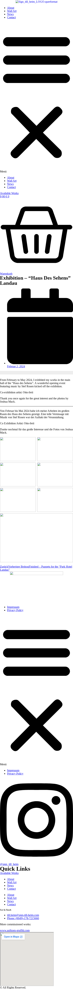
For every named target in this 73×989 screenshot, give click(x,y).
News (10, 14)
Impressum (13, 606)
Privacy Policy (15, 610)
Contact (11, 17)
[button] (36, 97)
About (10, 7)
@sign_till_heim (9, 864)
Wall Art (11, 10)
